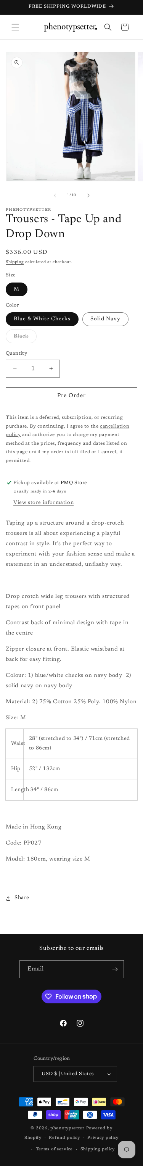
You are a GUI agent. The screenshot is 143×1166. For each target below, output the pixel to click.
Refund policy (64, 1138)
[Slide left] (55, 195)
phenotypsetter (67, 1128)
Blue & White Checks (42, 319)
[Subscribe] (115, 969)
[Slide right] (88, 195)
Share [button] (21, 898)
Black (25, 338)
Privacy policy (103, 1138)
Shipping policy (97, 1149)
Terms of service (54, 1149)
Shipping (15, 262)
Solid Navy (105, 319)
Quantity (16, 353)
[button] (15, 27)
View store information (43, 502)
